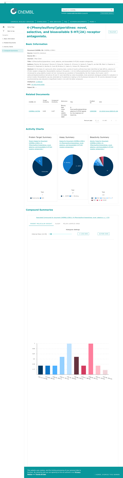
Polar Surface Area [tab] (71, 223)
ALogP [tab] (57, 223)
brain (76, 13)
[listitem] (12, 27)
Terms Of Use (41, 474)
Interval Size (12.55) (39, 234)
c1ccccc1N (84, 13)
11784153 (39, 81)
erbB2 (73, 13)
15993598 (93, 111)
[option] (12, 39)
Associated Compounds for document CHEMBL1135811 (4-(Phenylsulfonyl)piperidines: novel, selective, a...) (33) (72, 217)
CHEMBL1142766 (34, 111)
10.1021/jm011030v (38, 84)
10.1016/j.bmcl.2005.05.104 (108, 111)
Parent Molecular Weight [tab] (41, 223)
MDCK (79, 13)
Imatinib (69, 13)
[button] (97, 120)
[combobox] (88, 10)
